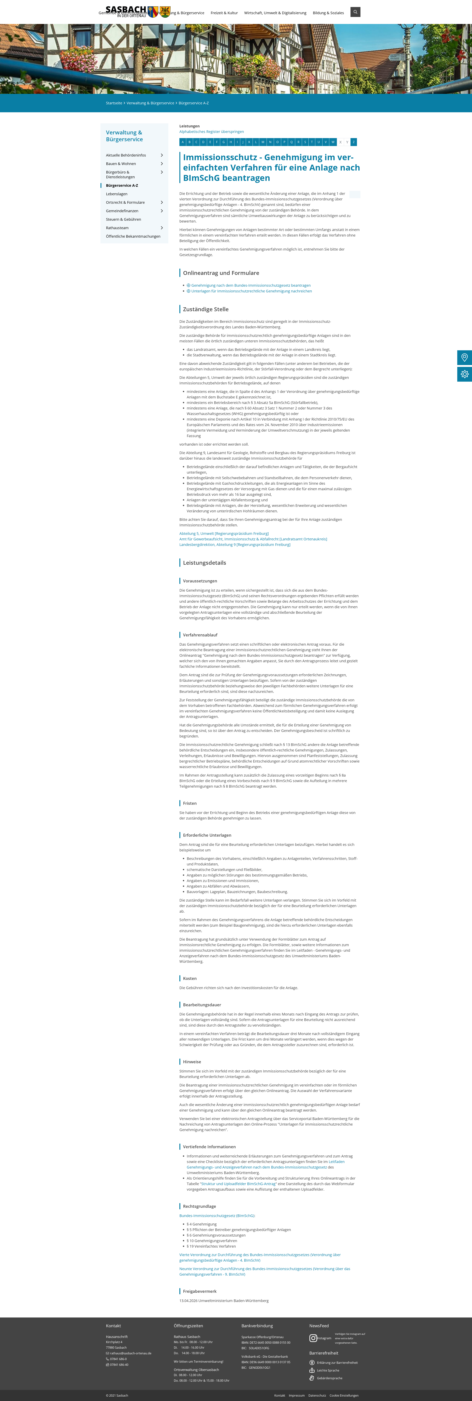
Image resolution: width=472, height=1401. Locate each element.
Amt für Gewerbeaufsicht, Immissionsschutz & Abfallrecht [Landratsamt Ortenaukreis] (253, 539)
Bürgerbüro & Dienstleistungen (120, 174)
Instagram (324, 1338)
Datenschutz (317, 1395)
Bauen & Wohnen (121, 163)
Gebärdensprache (329, 1378)
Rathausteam (117, 227)
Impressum (297, 1395)
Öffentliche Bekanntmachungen (133, 236)
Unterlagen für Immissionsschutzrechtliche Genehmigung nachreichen (251, 291)
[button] (464, 357)
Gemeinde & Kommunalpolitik (124, 12)
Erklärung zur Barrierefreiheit (337, 1363)
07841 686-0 (118, 1359)
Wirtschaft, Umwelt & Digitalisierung (275, 12)
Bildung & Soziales (328, 12)
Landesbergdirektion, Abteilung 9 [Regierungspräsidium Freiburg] (235, 544)
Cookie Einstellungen (344, 1395)
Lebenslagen (116, 194)
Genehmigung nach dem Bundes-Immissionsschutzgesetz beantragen (251, 285)
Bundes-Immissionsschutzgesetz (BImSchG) (216, 1215)
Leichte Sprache (328, 1370)
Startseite (114, 102)
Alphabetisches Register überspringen (211, 131)
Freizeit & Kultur (224, 12)
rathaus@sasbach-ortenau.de (130, 1353)
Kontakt (279, 1395)
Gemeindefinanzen (122, 211)
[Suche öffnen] (355, 12)
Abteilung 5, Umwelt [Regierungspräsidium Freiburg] (224, 533)
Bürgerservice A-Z (122, 185)
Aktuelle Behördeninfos (126, 155)
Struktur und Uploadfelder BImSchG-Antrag (238, 1183)
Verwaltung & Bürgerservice (180, 12)
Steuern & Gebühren (123, 219)
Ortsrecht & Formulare (125, 202)
